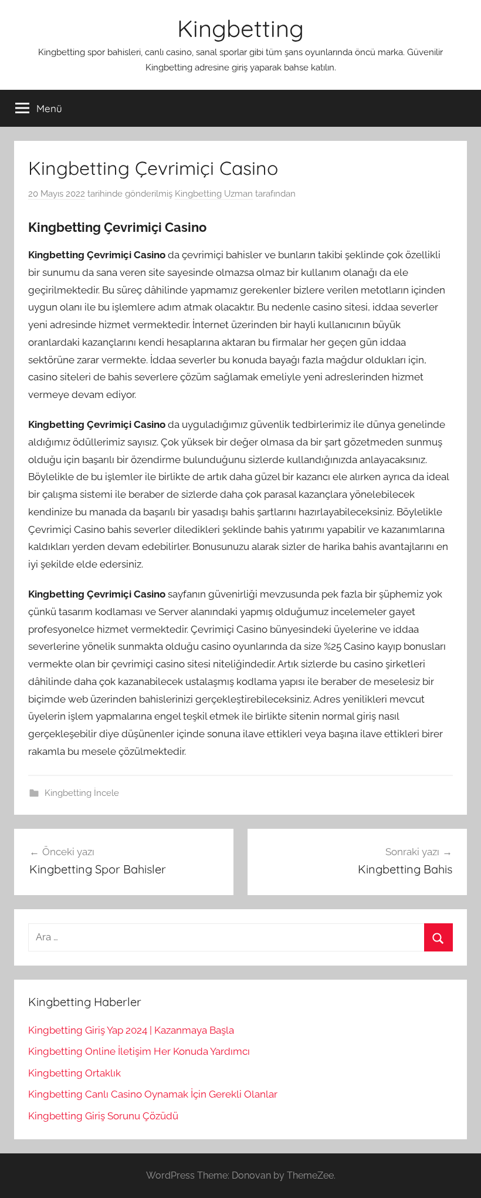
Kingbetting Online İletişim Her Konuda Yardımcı (139, 1051)
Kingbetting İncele (82, 793)
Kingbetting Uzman (214, 193)
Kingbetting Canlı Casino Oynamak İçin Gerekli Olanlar (152, 1094)
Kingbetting (240, 28)
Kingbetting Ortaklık (74, 1073)
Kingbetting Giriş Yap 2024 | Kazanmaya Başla (131, 1030)
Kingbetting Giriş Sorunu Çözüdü (103, 1116)
